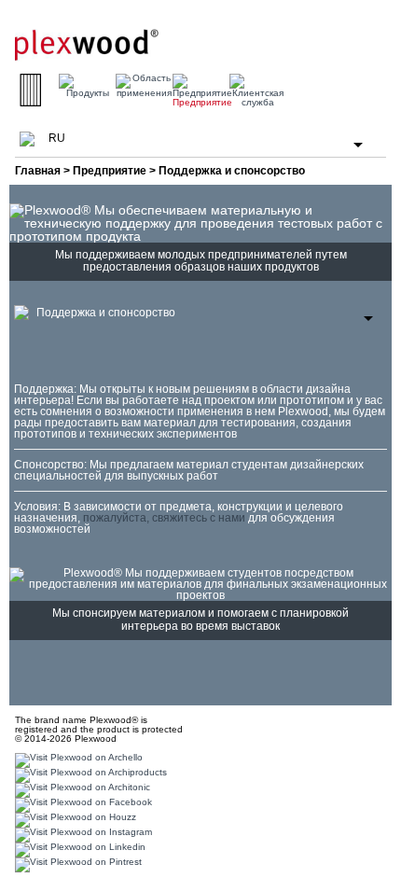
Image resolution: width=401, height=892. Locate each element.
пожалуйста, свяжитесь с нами (164, 517)
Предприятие (109, 170)
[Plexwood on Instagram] (81, 834)
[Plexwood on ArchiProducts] (88, 774)
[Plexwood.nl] (87, 37)
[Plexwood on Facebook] (81, 804)
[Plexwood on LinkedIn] (77, 848)
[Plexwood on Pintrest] (76, 863)
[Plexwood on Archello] (76, 759)
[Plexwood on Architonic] (80, 789)
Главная (38, 170)
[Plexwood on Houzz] (73, 819)
